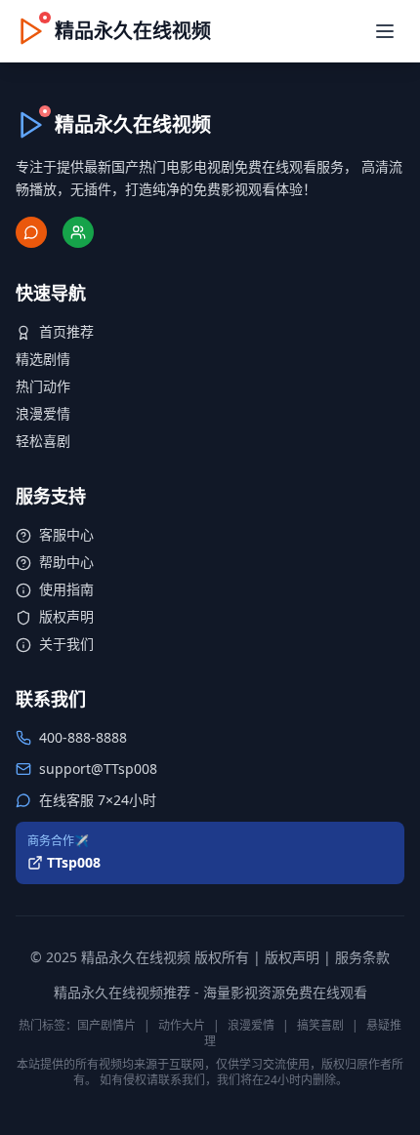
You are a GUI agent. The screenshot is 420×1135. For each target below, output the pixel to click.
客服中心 (66, 534)
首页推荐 (66, 331)
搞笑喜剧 (320, 1025)
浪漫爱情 (43, 413)
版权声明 (66, 616)
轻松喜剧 (43, 440)
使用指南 (66, 589)
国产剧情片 (106, 1025)
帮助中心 (66, 561)
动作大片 (181, 1025)
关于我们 (66, 643)
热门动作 (43, 386)
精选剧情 (43, 358)
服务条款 (362, 957)
